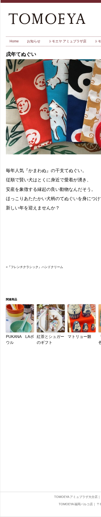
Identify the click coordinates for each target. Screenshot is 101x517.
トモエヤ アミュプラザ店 (67, 41)
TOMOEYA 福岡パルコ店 (76, 504)
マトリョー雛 (79, 336)
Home (14, 41)
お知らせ (33, 41)
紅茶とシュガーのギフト (50, 339)
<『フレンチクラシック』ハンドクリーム (34, 267)
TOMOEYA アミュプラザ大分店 (76, 496)
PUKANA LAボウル (20, 339)
